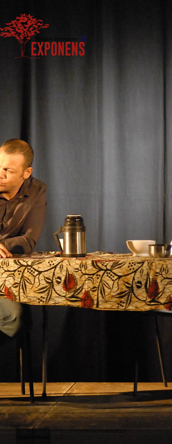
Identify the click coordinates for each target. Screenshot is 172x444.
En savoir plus (84, 38)
